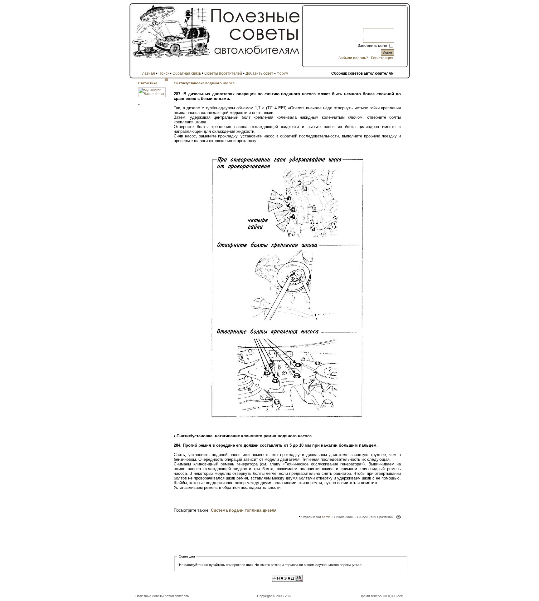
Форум (282, 73)
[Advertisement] (287, 539)
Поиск (163, 73)
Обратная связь (186, 73)
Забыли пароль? (353, 58)
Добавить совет (259, 73)
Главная (147, 73)
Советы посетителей (223, 73)
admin (326, 517)
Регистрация (382, 58)
